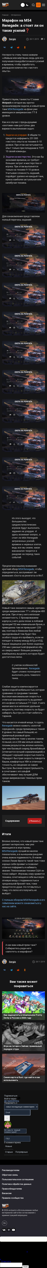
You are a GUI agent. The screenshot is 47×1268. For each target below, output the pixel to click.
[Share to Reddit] (18, 47)
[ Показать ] (34, 821)
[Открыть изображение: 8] (23, 440)
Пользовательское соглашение (18, 1179)
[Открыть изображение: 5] (23, 353)
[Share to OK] (24, 47)
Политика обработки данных (16, 1184)
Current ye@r (11, 1135)
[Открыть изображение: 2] (23, 265)
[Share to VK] (4, 47)
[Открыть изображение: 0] (23, 203)
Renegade (34, 668)
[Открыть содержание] (38, 5)
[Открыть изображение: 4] (23, 324)
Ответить (6, 1261)
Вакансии (6, 1193)
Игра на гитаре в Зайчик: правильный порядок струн (23, 1047)
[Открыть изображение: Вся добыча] (23, 928)
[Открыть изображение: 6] (23, 382)
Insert (25, 1267)
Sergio (12, 39)
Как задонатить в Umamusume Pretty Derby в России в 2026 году (23, 1016)
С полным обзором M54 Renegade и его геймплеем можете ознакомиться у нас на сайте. (23, 903)
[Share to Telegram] (11, 47)
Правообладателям (12, 1189)
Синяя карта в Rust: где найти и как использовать (22, 1078)
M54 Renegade (15, 109)
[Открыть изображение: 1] (23, 236)
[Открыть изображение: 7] (23, 411)
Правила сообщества (13, 1198)
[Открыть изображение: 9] (23, 469)
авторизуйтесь (11, 1101)
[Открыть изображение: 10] (23, 498)
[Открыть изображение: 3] (23, 295)
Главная (5, 15)
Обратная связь (10, 1175)
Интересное (16, 15)
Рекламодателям (10, 1170)
